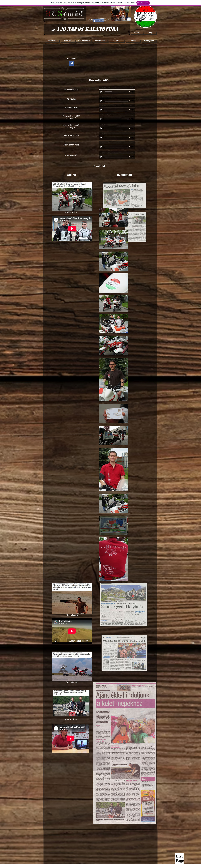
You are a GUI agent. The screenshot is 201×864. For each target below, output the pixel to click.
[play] (126, 19)
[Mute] (130, 91)
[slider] (132, 91)
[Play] (101, 92)
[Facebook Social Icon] (71, 63)
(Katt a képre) (71, 212)
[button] (121, 13)
